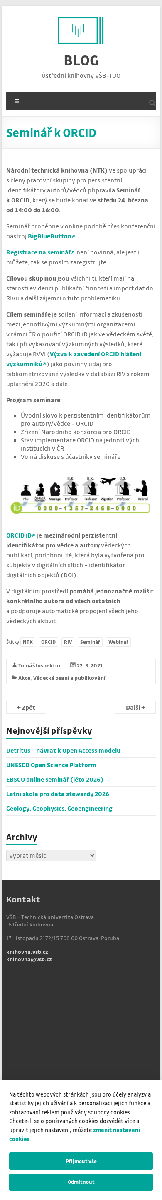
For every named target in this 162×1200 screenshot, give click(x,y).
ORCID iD (19, 535)
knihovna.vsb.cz (27, 951)
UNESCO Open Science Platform (51, 765)
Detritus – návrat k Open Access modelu (63, 750)
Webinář (118, 642)
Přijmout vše (81, 1161)
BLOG (81, 60)
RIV (68, 642)
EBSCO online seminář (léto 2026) (54, 779)
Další (135, 707)
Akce (24, 677)
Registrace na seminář (38, 252)
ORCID (48, 642)
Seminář (90, 642)
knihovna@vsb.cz (29, 958)
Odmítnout (81, 1181)
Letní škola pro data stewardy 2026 (57, 794)
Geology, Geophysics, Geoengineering (59, 808)
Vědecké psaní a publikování (69, 677)
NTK (28, 642)
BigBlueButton (49, 236)
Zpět (26, 707)
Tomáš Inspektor (39, 665)
